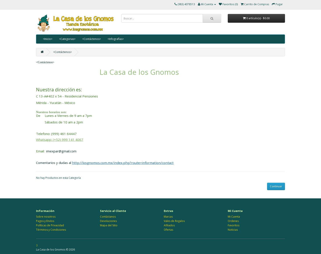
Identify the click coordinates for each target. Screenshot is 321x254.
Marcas (168, 216)
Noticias (233, 230)
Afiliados (169, 225)
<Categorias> (67, 39)
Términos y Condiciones (51, 230)
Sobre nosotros (45, 216)
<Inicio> (47, 39)
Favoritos (233, 225)
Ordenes (233, 221)
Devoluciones (108, 221)
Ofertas (168, 230)
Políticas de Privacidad (50, 225)
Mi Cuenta (234, 216)
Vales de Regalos (174, 221)
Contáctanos (108, 216)
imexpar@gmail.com (61, 151)
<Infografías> (115, 39)
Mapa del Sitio (108, 225)
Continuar (276, 186)
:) (36, 245)
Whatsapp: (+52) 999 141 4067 (59, 139)
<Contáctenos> (91, 39)
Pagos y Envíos (45, 221)
